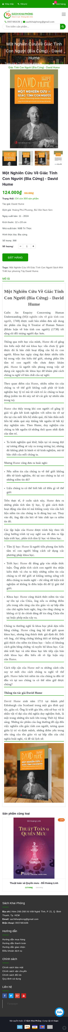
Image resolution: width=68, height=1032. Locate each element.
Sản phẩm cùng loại (16, 813)
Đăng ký (24, 4)
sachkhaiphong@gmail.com (40, 22)
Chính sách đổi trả (12, 975)
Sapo (56, 1021)
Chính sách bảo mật (12, 967)
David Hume (17, 204)
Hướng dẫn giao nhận (13, 947)
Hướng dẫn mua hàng (13, 939)
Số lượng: (8, 246)
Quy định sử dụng (11, 978)
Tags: (5, 267)
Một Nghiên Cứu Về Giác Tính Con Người (31, 267)
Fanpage (12, 1003)
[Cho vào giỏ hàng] (34, 845)
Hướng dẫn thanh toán (14, 943)
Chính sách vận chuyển (14, 971)
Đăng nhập (9, 4)
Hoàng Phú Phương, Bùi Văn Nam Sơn (32, 210)
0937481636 (13, 22)
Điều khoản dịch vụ (12, 951)
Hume (45, 341)
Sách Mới (58, 267)
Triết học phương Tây (13, 271)
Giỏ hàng (60, 4)
